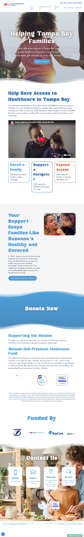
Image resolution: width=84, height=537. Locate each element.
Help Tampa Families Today (21, 278)
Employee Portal (71, 524)
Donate (78, 8)
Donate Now (41, 62)
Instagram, (72, 480)
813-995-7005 (15, 481)
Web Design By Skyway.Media (17, 524)
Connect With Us (45, 8)
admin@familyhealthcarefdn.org (33, 482)
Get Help (32, 8)
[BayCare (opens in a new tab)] (43, 433)
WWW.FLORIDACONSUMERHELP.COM (18, 399)
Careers (79, 524)
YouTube (71, 482)
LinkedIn (65, 482)
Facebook (65, 480)
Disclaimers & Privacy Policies (55, 523)
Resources (69, 8)
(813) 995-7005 (75, 3)
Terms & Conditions (71, 523)
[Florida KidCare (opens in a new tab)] (24, 433)
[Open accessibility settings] (3, 534)
